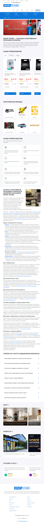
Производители (12, 496)
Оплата (8, 0)
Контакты (22, 0)
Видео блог (11, 502)
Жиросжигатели (9, 256)
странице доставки (26, 328)
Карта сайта (29, 506)
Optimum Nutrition (36, 211)
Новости (11, 498)
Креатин (7, 236)
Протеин (7, 224)
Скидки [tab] (17, 55)
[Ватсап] (20, 518)
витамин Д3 (30, 251)
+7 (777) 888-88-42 (15, 2)
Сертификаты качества (14, 506)
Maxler (10, 213)
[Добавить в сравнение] (15, 84)
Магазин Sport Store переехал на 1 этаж (14, 454)
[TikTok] (25, 518)
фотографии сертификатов (21, 219)
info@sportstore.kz (34, 334)
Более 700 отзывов (7, 337)
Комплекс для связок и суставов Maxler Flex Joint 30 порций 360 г (10, 74)
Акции (10, 504)
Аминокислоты (8, 246)
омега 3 (19, 251)
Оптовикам (11, 508)
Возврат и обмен (31, 502)
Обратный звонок (6, 2)
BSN (4, 213)
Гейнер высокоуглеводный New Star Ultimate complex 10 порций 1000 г (25, 74)
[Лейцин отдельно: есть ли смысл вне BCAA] (15, 417)
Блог (10, 500)
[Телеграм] (22, 518)
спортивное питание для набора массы (22, 276)
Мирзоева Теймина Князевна (15, 342)
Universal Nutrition (16, 213)
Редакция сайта (12, 510)
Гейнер (6, 231)
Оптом (17, 0)
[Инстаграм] (18, 518)
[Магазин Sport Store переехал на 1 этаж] (15, 443)
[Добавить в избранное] (13, 84)
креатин (12, 281)
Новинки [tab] (11, 55)
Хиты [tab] (5, 55)
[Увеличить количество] (15, 90)
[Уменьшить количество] (5, 90)
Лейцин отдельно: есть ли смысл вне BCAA (15, 423)
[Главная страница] (11, 5)
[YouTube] (23, 518)
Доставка (13, 0)
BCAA (16, 249)
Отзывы (26, 0)
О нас (4, 0)
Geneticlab (23, 213)
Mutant (7, 213)
